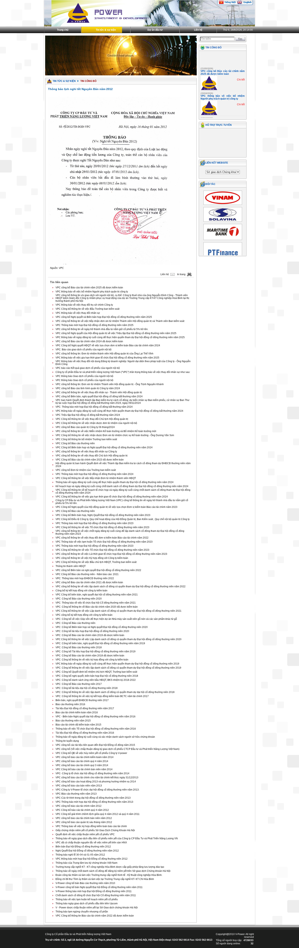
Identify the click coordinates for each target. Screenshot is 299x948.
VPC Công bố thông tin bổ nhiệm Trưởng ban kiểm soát (86, 439)
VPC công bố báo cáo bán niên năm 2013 (79, 785)
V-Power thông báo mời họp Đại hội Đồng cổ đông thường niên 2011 (94, 891)
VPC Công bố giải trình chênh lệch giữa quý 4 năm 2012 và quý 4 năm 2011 (98, 814)
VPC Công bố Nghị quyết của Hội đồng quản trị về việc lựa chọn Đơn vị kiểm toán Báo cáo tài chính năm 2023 (116, 507)
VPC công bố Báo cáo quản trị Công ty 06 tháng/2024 (85, 427)
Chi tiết (241, 72)
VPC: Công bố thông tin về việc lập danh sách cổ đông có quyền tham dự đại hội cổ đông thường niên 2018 (115, 692)
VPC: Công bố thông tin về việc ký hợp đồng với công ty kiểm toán (92, 659)
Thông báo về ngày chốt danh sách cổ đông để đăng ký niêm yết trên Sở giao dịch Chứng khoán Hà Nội (113, 871)
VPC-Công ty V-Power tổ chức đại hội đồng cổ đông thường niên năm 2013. (97, 789)
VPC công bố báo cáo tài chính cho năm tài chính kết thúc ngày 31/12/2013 (97, 777)
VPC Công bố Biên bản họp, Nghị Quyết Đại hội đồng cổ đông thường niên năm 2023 (103, 515)
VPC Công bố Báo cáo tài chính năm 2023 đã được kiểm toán (90, 459)
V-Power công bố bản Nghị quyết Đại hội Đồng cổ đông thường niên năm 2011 (99, 887)
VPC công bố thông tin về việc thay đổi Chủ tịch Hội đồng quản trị (92, 455)
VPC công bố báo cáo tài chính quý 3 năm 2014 (82, 765)
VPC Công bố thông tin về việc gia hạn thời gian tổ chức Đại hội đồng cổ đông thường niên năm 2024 (112, 496)
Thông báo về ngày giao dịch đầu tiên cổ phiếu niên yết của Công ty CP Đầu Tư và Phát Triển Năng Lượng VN (117, 838)
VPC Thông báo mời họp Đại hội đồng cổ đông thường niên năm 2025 (94, 325)
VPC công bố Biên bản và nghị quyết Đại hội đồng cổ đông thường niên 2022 (98, 570)
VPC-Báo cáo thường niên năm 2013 (76, 793)
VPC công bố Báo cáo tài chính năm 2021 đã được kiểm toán (89, 582)
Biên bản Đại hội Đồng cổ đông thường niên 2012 (83, 846)
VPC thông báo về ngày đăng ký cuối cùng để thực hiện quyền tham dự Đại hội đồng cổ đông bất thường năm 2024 (119, 410)
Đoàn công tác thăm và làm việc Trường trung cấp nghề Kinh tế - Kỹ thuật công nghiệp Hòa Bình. (109, 875)
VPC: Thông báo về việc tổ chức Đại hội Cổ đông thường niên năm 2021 (96, 602)
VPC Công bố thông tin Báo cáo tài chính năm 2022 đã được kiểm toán (95, 915)
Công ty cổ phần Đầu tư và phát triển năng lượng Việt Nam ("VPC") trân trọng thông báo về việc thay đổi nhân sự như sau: (123, 372)
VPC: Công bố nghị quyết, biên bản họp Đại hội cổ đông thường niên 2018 (97, 675)
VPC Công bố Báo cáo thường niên (75, 443)
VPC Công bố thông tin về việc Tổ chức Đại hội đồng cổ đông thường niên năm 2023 (102, 527)
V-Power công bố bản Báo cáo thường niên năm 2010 (85, 883)
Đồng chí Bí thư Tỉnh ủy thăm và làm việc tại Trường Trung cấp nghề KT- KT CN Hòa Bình (105, 879)
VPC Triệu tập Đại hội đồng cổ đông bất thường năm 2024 (88, 415)
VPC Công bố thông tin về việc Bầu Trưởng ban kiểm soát (87, 308)
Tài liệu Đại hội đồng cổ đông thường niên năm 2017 (85, 708)
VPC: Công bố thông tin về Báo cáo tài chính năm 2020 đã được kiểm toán (97, 606)
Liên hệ (198, 29)
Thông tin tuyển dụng (67, 741)
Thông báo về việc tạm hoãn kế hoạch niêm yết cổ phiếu (87, 899)
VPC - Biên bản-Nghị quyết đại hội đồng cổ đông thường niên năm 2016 (95, 716)
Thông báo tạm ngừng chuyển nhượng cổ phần (82, 911)
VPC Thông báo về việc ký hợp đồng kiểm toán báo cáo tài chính (91, 826)
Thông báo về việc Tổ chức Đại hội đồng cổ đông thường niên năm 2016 (96, 728)
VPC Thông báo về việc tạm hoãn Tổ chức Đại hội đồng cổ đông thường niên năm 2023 (104, 541)
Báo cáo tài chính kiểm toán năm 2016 (77, 712)
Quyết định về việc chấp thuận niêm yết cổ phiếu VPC (85, 834)
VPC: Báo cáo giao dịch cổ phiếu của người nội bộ (83, 349)
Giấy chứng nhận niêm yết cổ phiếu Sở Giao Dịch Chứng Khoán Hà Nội (95, 830)
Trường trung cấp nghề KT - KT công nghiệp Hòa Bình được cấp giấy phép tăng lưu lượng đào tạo (110, 866)
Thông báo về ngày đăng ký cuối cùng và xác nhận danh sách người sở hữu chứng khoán (105, 736)
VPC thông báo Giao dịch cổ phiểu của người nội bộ (84, 376)
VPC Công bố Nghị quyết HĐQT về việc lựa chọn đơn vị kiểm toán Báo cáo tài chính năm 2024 (108, 345)
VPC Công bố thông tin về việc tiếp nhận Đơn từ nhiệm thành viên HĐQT (96, 478)
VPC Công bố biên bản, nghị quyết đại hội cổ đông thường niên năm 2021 (97, 594)
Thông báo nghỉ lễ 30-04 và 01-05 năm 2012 (80, 854)
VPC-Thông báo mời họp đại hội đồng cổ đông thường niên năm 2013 (94, 801)
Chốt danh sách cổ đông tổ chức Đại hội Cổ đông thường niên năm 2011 (96, 895)
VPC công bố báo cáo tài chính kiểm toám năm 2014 (84, 757)
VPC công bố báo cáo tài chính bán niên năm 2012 (84, 818)
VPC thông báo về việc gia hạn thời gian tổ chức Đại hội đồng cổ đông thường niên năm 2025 (107, 357)
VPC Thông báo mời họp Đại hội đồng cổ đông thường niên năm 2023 (94, 523)
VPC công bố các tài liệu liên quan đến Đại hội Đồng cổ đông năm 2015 (95, 745)
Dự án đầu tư (155, 29)
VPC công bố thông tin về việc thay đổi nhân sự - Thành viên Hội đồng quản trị (99, 392)
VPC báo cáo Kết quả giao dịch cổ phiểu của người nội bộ (88, 368)
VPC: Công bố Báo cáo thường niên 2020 (79, 598)
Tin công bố (213, 47)
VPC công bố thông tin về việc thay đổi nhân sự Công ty (86, 451)
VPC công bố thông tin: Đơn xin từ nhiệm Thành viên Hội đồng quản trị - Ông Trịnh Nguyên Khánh (110, 384)
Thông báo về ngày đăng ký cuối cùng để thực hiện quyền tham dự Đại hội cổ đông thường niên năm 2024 (115, 482)
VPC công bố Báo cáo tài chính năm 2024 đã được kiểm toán (89, 341)
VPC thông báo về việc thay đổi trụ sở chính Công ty (84, 304)
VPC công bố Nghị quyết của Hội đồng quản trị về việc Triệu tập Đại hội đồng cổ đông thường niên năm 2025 (116, 333)
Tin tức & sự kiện (106, 29)
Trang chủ (62, 29)
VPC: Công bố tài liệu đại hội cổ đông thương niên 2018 (87, 688)
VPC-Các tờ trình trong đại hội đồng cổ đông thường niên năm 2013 (93, 797)
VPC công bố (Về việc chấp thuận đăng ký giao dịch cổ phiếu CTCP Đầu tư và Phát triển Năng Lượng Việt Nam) (117, 749)
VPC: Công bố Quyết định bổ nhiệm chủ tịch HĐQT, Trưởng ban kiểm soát (96, 671)
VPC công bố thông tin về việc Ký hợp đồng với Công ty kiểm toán (92, 558)
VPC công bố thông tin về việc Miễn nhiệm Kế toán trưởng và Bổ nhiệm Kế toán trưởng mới (106, 431)
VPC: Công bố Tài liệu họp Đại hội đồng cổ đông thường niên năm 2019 (95, 651)
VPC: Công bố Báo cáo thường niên (75, 623)
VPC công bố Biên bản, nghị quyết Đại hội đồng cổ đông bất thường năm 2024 (99, 396)
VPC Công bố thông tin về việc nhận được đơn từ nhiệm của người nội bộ (96, 423)
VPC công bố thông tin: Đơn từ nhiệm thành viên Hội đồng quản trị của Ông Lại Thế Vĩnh (104, 353)
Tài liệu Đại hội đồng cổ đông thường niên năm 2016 (85, 732)
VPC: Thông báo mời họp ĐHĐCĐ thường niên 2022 (85, 578)
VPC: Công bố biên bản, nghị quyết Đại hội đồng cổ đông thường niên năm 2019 (100, 643)
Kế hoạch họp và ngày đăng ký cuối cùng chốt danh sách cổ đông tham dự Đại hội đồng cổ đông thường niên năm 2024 (122, 486)
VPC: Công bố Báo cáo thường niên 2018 (79, 647)
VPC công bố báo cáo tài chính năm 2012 (78, 806)
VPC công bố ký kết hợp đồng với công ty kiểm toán (84, 615)
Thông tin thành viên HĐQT (71, 566)
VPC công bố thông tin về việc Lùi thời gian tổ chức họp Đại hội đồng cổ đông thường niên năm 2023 (111, 554)
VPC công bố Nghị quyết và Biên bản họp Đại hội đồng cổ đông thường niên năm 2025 (104, 317)
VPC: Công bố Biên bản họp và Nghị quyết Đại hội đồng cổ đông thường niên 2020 (102, 627)
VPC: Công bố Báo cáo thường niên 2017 (79, 684)
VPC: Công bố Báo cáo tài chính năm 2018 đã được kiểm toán (90, 655)
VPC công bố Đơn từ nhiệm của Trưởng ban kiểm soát (86, 470)
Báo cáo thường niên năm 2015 (73, 720)
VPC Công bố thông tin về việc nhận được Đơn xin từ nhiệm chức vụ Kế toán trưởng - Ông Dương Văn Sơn (115, 435)
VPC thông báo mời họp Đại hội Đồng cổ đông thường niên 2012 (92, 858)
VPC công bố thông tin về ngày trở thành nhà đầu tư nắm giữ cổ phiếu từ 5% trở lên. (102, 329)
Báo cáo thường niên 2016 (70, 704)
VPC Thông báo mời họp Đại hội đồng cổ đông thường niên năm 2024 (94, 474)
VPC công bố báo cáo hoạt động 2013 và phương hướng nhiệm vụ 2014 (96, 781)
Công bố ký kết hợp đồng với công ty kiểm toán (81, 590)
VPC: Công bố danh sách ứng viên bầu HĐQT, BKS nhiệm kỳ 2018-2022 (96, 680)
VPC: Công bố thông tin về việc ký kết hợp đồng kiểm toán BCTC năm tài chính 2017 (102, 696)
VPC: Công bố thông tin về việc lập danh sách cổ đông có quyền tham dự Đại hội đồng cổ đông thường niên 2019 (118, 667)
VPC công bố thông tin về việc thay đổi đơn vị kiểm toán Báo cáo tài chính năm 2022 (102, 537)
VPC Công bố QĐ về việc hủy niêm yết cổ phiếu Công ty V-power (91, 753)
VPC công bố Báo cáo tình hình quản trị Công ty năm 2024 (88, 388)
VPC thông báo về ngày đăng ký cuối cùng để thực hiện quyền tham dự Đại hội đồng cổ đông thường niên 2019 (117, 663)
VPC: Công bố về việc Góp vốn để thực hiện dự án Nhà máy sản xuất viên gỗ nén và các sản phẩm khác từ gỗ (116, 619)
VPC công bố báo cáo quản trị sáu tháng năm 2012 (84, 822)
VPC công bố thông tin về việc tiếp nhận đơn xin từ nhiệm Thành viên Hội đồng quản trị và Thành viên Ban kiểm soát (120, 321)
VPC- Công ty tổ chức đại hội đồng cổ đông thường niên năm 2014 (92, 773)
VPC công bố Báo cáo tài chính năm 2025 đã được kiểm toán (89, 287)
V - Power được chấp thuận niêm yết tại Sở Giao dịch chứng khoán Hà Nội (97, 907)
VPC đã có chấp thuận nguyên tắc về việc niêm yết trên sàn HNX (91, 842)
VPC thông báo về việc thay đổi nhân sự (78, 313)
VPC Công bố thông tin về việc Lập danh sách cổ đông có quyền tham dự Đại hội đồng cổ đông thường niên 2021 (118, 610)
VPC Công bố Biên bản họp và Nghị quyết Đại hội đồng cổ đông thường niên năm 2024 (104, 447)
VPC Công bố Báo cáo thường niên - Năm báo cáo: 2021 (87, 574)
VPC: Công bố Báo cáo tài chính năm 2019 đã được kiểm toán (90, 635)
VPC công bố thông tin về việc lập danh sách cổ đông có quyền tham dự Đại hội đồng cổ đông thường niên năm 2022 (121, 586)
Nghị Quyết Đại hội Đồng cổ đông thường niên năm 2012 (87, 850)
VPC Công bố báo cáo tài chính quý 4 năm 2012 (82, 810)
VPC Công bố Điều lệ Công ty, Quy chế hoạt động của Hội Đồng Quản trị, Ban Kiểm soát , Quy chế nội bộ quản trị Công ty (123, 519)
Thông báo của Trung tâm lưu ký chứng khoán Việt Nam (86, 862)
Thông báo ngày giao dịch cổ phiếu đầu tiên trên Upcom (87, 903)
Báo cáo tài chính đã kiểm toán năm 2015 (78, 724)
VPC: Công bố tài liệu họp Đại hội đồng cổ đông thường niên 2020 (92, 631)
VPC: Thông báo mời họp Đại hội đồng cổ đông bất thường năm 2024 (94, 406)
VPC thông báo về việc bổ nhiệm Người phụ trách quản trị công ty (92, 291)
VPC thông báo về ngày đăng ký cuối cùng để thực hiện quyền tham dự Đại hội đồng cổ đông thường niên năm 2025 (120, 337)
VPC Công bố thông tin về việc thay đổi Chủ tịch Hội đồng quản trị (92, 419)
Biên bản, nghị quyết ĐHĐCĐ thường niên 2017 (82, 700)
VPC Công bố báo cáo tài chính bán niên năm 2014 (84, 769)
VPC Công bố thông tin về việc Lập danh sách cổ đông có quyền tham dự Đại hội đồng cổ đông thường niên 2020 (118, 639)
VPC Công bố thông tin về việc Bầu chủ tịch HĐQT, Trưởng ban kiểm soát (96, 562)
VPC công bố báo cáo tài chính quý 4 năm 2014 (82, 761)
